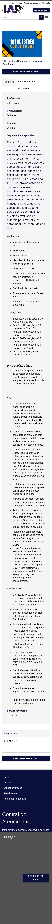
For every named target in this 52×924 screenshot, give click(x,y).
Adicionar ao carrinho (36, 878)
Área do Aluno (16, 3)
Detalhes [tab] (9, 81)
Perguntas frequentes (32, 3)
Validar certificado (13, 788)
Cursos (7, 782)
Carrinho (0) (42, 10)
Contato (46, 3)
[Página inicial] (13, 9)
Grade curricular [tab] (26, 81)
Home (7, 777)
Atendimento (10, 793)
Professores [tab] (24, 88)
